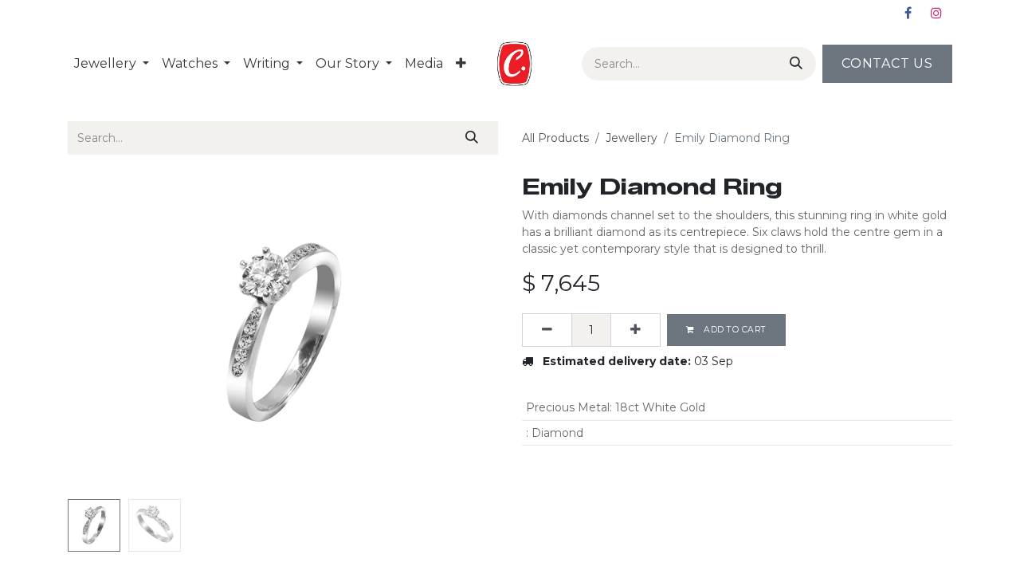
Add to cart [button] (734, 329)
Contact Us (887, 63)
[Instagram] (936, 13)
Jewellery (631, 138)
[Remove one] (547, 330)
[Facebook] (907, 13)
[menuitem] (111, 64)
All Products (555, 138)
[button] (100, 333)
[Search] (793, 64)
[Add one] (635, 330)
